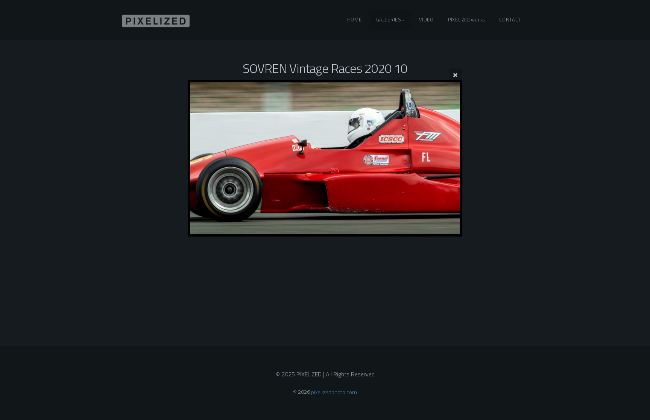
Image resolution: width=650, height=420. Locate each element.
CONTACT (510, 19)
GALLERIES (388, 19)
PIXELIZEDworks (466, 19)
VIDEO (426, 19)
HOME (354, 19)
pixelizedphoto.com (334, 392)
